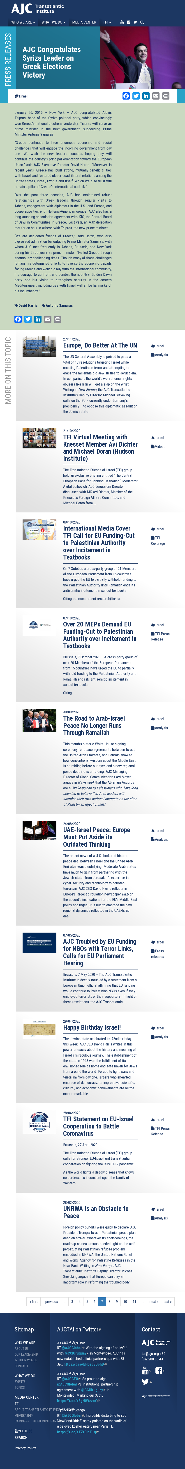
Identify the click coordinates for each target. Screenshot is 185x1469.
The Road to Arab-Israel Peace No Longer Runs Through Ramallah (94, 725)
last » (168, 1301)
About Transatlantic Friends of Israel (33, 1410)
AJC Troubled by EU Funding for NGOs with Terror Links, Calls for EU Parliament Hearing (99, 952)
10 (125, 1301)
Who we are (22, 22)
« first (33, 1301)
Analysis (161, 354)
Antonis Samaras (59, 305)
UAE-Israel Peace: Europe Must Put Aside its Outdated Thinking (96, 837)
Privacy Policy (25, 1448)
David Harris (27, 305)
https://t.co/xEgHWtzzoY (78, 1400)
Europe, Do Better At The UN (100, 345)
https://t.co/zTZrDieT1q (78, 1432)
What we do (52, 22)
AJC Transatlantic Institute (37, 8)
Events (20, 1382)
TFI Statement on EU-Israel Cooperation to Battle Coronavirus (98, 1126)
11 (134, 1301)
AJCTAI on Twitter (79, 1329)
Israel (23, 96)
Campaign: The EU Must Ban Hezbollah (33, 1421)
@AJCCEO (71, 1378)
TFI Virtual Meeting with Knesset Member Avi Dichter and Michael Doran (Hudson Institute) (100, 448)
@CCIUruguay (77, 1353)
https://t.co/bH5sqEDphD (85, 1364)
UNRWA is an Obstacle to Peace (96, 1212)
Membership (24, 1416)
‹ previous (50, 1301)
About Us (22, 1349)
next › (154, 1301)
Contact (21, 1366)
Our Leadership (26, 1354)
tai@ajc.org (150, 1353)
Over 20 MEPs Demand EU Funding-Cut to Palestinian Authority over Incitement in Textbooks (99, 635)
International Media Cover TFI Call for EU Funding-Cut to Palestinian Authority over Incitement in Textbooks (99, 542)
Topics (20, 1388)
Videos (160, 446)
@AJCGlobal (73, 1347)
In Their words (26, 1360)
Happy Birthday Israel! (92, 1027)
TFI (106, 22)
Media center (84, 22)
